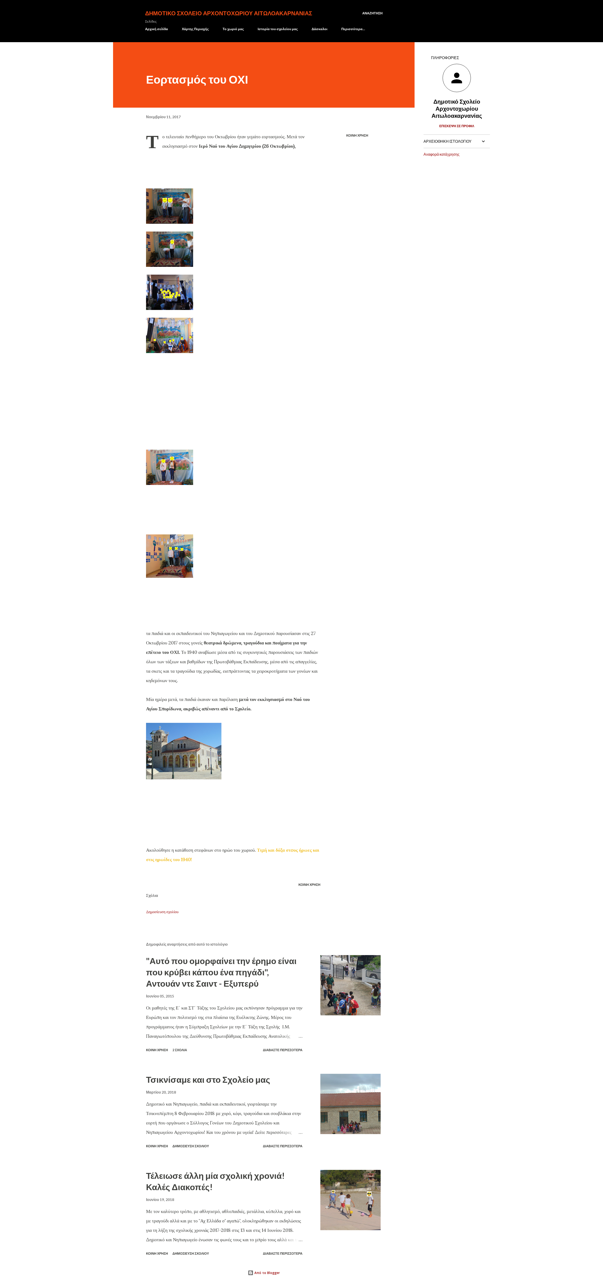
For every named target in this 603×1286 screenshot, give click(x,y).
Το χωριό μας (233, 29)
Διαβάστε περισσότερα (282, 1050)
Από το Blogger (266, 1272)
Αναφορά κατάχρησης (442, 154)
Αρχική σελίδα (156, 29)
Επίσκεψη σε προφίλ (456, 126)
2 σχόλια (179, 1050)
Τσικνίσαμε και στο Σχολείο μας (208, 1079)
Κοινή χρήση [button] (357, 135)
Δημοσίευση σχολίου (162, 911)
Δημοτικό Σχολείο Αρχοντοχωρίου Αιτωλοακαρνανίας (228, 13)
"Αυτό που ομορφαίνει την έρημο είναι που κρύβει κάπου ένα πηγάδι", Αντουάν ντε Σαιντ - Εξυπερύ (221, 972)
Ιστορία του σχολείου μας (278, 29)
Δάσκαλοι (319, 29)
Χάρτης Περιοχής (195, 29)
